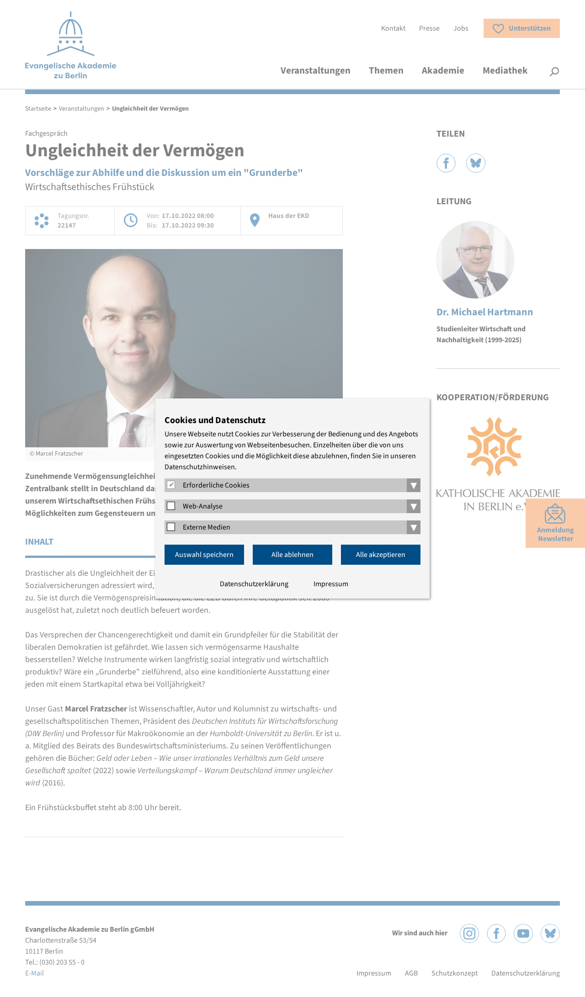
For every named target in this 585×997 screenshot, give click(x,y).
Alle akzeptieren (380, 555)
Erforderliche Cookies (216, 485)
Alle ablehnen (292, 555)
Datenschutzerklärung (254, 584)
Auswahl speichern (204, 555)
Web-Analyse (203, 506)
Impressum (331, 584)
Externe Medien (206, 527)
